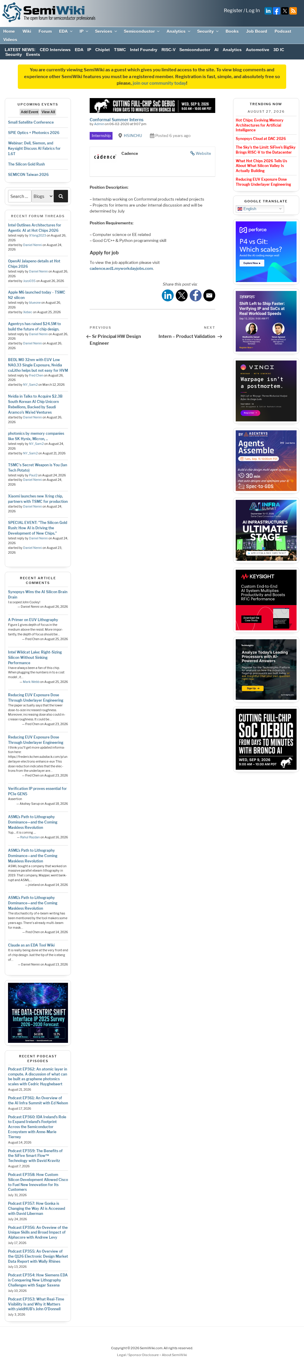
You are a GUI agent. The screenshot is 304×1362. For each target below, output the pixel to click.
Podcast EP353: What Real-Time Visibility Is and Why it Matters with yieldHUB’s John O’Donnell (36, 1304)
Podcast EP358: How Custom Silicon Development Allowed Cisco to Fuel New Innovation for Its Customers (38, 1182)
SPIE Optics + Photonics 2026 (33, 132)
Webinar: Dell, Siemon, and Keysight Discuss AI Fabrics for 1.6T (34, 148)
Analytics (176, 31)
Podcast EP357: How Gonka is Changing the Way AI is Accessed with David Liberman (36, 1208)
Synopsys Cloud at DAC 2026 (261, 138)
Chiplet (102, 49)
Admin (99, 124)
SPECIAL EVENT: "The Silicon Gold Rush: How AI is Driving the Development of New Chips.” (37, 528)
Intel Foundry (143, 49)
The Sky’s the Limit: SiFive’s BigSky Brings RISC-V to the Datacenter (266, 150)
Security (205, 31)
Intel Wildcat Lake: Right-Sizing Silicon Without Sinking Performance (35, 657)
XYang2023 (37, 235)
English (249, 208)
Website (203, 153)
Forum (45, 31)
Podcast (283, 31)
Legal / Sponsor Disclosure (138, 1355)
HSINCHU (133, 135)
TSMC (120, 49)
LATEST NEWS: (20, 49)
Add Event (29, 112)
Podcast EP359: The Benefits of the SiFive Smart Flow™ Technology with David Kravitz (35, 1156)
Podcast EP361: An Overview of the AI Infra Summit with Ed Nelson (38, 1100)
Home (9, 31)
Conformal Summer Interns (116, 119)
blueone (35, 303)
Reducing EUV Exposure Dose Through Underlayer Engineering (263, 182)
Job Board (256, 31)
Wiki (27, 31)
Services (103, 31)
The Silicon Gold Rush (26, 164)
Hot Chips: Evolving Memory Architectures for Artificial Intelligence (260, 125)
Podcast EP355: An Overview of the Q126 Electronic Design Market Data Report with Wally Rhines (38, 1256)
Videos (10, 39)
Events (33, 54)
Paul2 (33, 475)
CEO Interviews (55, 49)
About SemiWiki (174, 1355)
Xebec (27, 312)
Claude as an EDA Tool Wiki (31, 945)
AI (216, 49)
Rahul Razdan (30, 837)
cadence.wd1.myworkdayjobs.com (121, 268)
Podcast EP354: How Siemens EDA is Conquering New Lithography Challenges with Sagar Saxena (38, 1280)
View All (48, 112)
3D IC (278, 49)
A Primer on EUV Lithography (33, 620)
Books (232, 31)
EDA (63, 31)
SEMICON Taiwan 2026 (28, 174)
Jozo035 (29, 281)
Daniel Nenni (32, 245)
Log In (253, 10)
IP (81, 31)
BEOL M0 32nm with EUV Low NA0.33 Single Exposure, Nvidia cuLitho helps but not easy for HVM (38, 365)
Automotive (257, 49)
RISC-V (168, 49)
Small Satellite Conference (31, 122)
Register (233, 10)
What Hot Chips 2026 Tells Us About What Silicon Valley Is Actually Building (261, 166)
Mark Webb (31, 682)
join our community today (159, 83)
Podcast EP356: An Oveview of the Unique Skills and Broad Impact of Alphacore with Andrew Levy (38, 1232)
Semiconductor (139, 31)
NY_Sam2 (30, 385)
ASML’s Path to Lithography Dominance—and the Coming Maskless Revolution (32, 822)
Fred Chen (36, 375)
